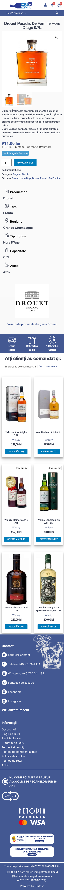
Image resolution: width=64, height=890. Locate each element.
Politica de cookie (13, 756)
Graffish (39, 886)
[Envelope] (4, 682)
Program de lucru (13, 742)
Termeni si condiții (13, 747)
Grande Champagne (18, 227)
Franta (8, 213)
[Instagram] (4, 701)
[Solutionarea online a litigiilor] (32, 851)
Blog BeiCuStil (11, 734)
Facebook (14, 692)
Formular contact (19, 655)
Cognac (17, 174)
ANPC (5, 765)
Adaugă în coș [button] (16, 451)
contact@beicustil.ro (21, 682)
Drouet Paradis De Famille (46, 178)
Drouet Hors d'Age (21, 178)
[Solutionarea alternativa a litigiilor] (32, 838)
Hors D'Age (11, 242)
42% (6, 272)
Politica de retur (12, 760)
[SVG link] (21, 5)
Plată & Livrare (11, 738)
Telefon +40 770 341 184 (24, 664)
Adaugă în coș (25, 162)
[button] (56, 37)
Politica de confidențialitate (19, 751)
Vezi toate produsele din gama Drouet (32, 324)
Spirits (25, 174)
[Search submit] (58, 13)
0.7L (6, 257)
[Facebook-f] (4, 691)
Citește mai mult (16, 539)
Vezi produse (47, 366)
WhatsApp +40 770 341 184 (26, 673)
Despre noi (9, 729)
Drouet (8, 198)
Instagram (14, 701)
